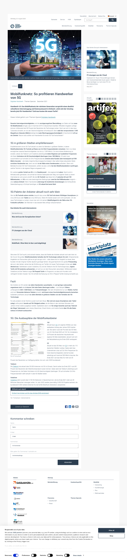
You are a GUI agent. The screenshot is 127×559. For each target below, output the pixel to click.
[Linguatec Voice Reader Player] (20, 86)
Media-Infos (101, 16)
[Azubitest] (24, 498)
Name (12, 423)
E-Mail (12, 432)
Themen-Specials (111, 26)
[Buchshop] (24, 509)
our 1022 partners (16, 532)
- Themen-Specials (23, 101)
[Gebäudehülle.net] (24, 482)
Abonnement (92, 16)
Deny (111, 536)
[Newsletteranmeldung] (101, 219)
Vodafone (14, 380)
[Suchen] (112, 20)
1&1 (56, 325)
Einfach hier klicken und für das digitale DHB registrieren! (30, 393)
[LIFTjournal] (24, 504)
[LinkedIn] (69, 406)
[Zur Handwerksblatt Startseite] (16, 25)
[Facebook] (66, 406)
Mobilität (90, 26)
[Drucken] (72, 406)
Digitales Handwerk (48, 117)
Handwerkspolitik (80, 26)
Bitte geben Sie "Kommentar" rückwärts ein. (24, 451)
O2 (66, 346)
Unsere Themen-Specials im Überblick (101, 191)
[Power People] (24, 488)
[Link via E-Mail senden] (76, 406)
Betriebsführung (67, 26)
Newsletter (83, 16)
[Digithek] (24, 521)
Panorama (100, 26)
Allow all (111, 530)
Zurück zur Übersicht (22, 407)
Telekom (16, 366)
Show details (77, 555)
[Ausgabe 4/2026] (101, 123)
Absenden (68, 462)
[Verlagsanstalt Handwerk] (24, 514)
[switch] (34, 555)
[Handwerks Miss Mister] (24, 493)
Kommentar (14, 441)
